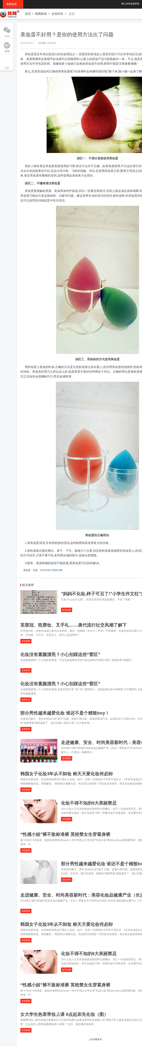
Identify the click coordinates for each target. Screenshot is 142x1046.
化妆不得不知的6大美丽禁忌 (89, 802)
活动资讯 (66, 758)
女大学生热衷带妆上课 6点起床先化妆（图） (64, 1014)
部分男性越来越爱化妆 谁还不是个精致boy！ (64, 712)
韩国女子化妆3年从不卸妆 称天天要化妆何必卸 (66, 773)
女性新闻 (66, 610)
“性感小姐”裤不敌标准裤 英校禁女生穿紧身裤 (65, 834)
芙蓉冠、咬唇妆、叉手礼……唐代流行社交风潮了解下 (73, 624)
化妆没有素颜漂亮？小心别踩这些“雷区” (60, 654)
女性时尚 (57, 13)
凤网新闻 (41, 13)
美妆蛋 (27, 570)
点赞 (6, 62)
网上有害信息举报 (130, 3)
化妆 (35, 570)
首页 (28, 13)
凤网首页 (13, 4)
